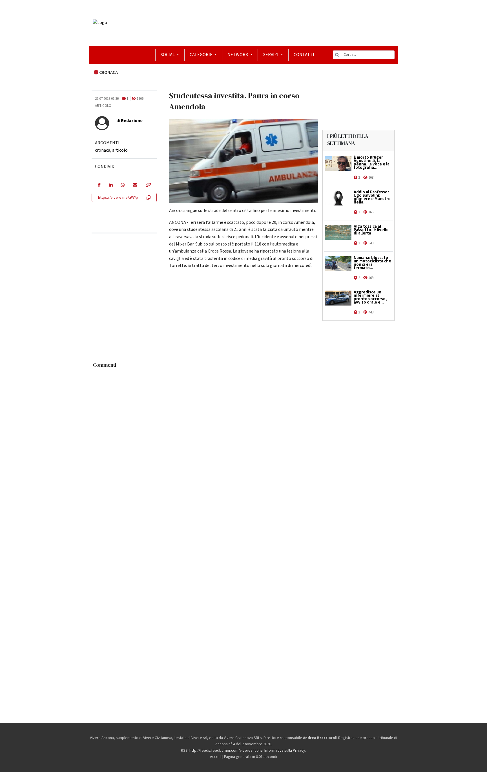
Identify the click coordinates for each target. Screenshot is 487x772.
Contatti (304, 55)
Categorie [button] (201, 55)
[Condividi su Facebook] (99, 185)
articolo (120, 150)
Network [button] (238, 55)
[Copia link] (148, 185)
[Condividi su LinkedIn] (110, 185)
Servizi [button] (271, 55)
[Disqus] (244, 441)
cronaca (102, 150)
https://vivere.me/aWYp (118, 197)
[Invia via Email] (135, 185)
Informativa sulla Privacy (284, 750)
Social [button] (168, 55)
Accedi (216, 757)
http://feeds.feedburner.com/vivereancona (226, 750)
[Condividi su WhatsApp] (122, 185)
